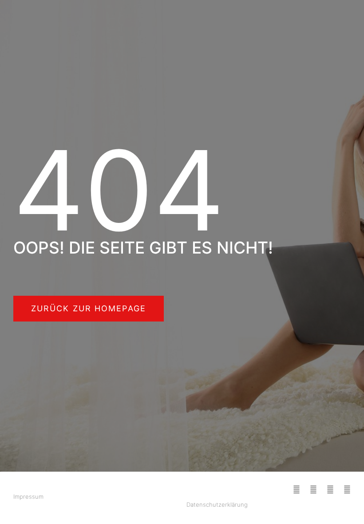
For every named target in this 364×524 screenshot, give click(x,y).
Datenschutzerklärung (217, 504)
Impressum (28, 496)
